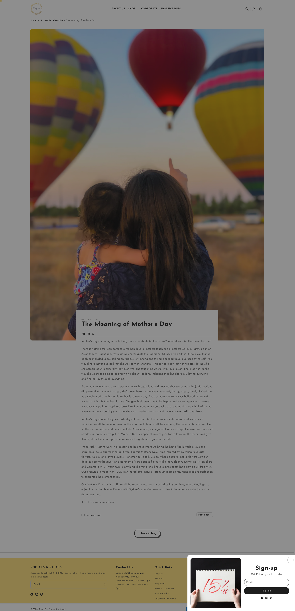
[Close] (290, 560)
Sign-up (266, 590)
